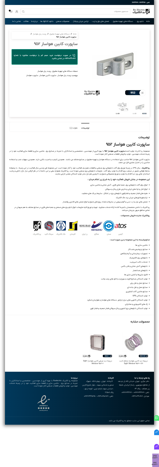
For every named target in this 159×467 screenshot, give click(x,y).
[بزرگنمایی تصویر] (142, 93)
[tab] (85, 127)
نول (137, 202)
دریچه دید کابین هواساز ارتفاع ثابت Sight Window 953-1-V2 (133, 362)
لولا (137, 189)
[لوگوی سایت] (141, 11)
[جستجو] (23, 11)
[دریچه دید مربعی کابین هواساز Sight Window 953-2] (97, 342)
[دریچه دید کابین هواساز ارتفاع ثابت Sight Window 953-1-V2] (133, 342)
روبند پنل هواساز (39, 34)
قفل (142, 189)
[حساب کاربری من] (16, 11)
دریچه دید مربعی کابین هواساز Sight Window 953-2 (97, 362)
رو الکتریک (139, 151)
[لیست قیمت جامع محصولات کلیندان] (156, 434)
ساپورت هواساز (32, 75)
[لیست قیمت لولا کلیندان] (156, 448)
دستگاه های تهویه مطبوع (60, 34)
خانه (74, 34)
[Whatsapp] (156, 419)
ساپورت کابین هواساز (48, 75)
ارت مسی (130, 202)
